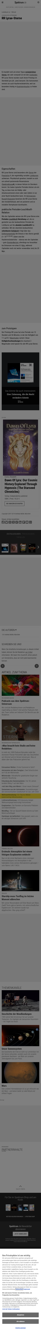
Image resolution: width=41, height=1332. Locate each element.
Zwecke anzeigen (20, 1328)
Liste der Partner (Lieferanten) (11, 1309)
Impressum (26, 1289)
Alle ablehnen (20, 1321)
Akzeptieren (20, 1315)
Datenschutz (19, 1289)
